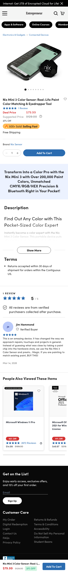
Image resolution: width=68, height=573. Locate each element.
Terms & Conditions (46, 524)
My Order (9, 519)
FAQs (6, 538)
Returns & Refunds (45, 519)
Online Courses (41, 24)
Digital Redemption (15, 524)
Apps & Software (13, 24)
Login (6, 528)
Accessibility (41, 528)
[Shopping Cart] (62, 13)
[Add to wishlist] (65, 99)
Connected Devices (39, 34)
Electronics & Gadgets (14, 34)
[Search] (55, 13)
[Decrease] (6, 153)
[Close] (62, 3)
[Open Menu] (5, 13)
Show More (34, 250)
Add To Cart (44, 153)
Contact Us (10, 533)
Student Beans (43, 541)
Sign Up (12, 500)
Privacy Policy (11, 542)
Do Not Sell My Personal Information (49, 535)
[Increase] (17, 153)
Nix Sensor (16, 144)
